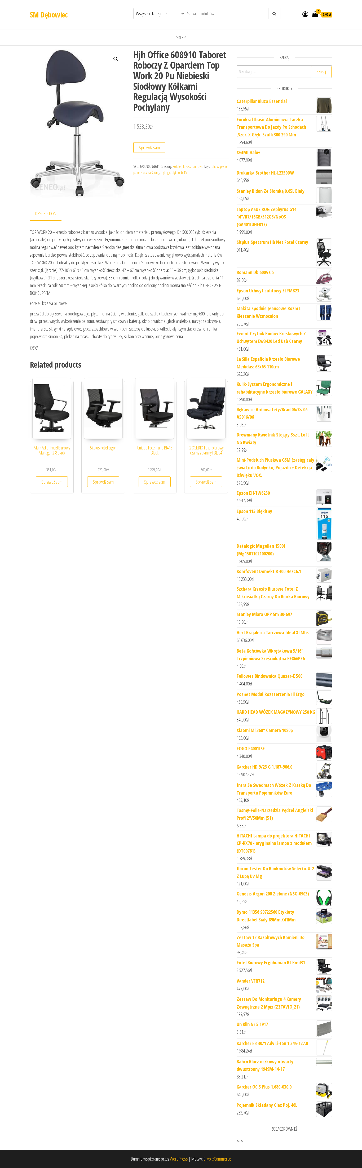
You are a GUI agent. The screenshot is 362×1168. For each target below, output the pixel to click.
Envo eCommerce (217, 1159)
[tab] (49, 214)
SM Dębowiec (49, 15)
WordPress (179, 1159)
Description (45, 213)
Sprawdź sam (149, 147)
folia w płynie (219, 166)
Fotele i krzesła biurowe (188, 166)
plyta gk (165, 172)
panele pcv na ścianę (146, 172)
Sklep (181, 37)
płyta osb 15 (179, 172)
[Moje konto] (305, 14)
